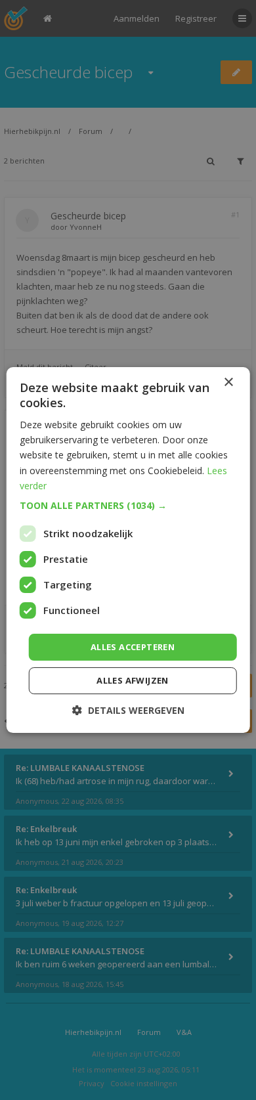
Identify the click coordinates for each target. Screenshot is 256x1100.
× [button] (228, 382)
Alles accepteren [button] (133, 647)
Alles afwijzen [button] (132, 680)
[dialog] (128, 550)
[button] (128, 506)
